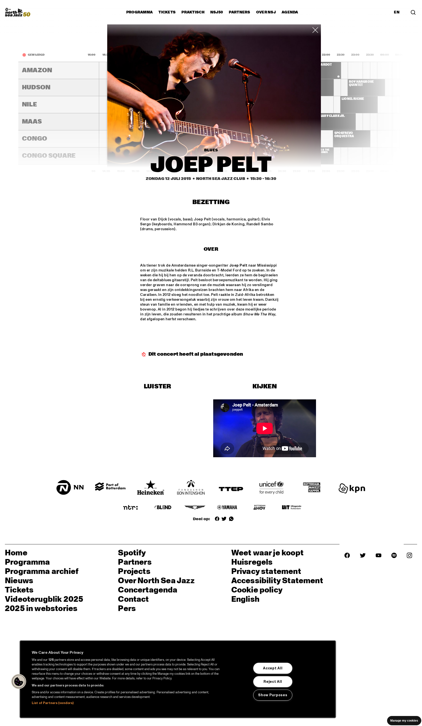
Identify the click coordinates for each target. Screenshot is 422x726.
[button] (19, 681)
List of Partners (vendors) (53, 703)
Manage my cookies (404, 720)
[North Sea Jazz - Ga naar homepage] (17, 12)
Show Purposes (272, 694)
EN (397, 12)
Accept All (272, 668)
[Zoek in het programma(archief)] (413, 12)
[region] (178, 679)
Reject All (273, 681)
